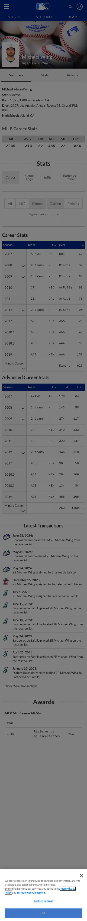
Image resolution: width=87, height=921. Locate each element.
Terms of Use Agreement (31, 892)
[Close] (81, 875)
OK (43, 912)
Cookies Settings (43, 900)
